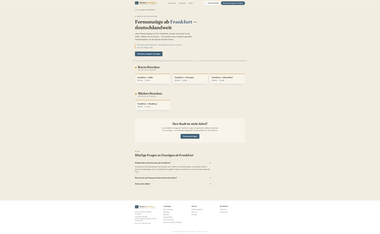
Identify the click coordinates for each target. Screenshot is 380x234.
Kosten (191, 3)
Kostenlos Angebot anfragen (148, 54)
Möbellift (166, 214)
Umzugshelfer (167, 217)
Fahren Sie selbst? (173, 184)
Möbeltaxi (166, 212)
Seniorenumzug (168, 220)
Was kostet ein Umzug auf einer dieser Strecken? (173, 178)
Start (136, 10)
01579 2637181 (213, 3)
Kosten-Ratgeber (197, 209)
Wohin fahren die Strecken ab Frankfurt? (173, 163)
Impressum (223, 209)
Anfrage (194, 214)
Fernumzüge (172, 3)
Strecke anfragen (190, 136)
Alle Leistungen (168, 209)
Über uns (195, 212)
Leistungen (182, 3)
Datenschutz (224, 212)
